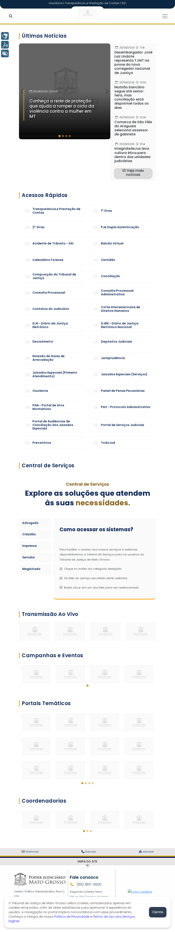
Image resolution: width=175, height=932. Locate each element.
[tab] (59, 136)
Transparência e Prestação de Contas (92, 3)
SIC (124, 3)
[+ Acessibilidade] (5, 53)
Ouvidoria (56, 3)
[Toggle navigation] (165, 16)
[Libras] (5, 36)
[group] (64, 91)
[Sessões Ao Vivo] (34, 631)
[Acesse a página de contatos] (140, 890)
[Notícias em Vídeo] (105, 631)
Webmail (31, 852)
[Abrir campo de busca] (11, 16)
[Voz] (5, 45)
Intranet (148, 852)
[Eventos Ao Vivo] (70, 631)
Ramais (90, 852)
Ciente (157, 912)
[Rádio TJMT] (140, 631)
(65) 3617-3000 (88, 884)
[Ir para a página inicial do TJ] (39, 879)
